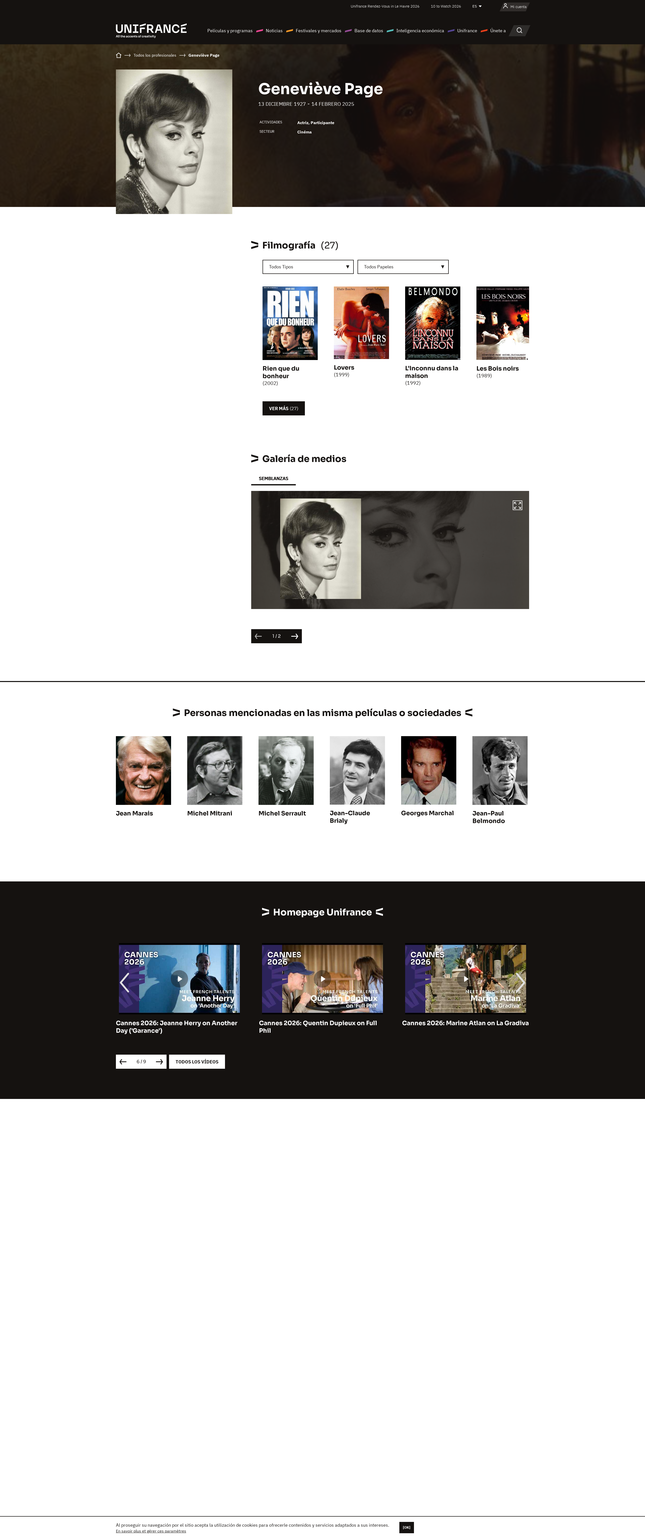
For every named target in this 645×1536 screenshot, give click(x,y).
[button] (517, 506)
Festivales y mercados (318, 30)
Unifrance (467, 30)
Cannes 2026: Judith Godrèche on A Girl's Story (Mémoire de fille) (458, 1026)
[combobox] (308, 267)
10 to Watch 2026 (446, 6)
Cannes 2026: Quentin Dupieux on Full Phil (175, 1026)
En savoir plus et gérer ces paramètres (151, 1530)
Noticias (274, 30)
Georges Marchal (427, 813)
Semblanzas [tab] (273, 478)
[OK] (406, 1527)
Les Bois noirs (497, 368)
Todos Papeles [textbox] (379, 267)
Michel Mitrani (209, 813)
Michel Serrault (282, 813)
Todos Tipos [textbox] (281, 267)
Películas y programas (230, 30)
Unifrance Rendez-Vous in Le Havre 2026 (385, 6)
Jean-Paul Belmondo (488, 817)
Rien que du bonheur (281, 372)
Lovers (344, 367)
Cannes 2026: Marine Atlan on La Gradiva (322, 1023)
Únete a (498, 30)
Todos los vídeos (197, 1062)
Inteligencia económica (420, 30)
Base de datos (368, 30)
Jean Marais (134, 813)
